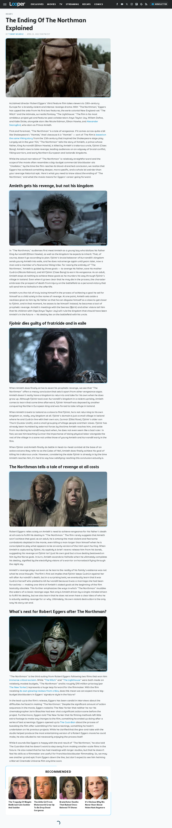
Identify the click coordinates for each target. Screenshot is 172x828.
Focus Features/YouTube (100, 95)
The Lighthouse (71, 680)
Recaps (86, 4)
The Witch (50, 680)
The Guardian (67, 722)
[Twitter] (127, 5)
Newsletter (161, 4)
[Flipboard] (136, 5)
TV (60, 4)
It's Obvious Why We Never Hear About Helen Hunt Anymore (95, 805)
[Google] (141, 5)
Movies (51, 4)
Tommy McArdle (16, 34)
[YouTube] (122, 5)
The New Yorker (18, 687)
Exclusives (37, 4)
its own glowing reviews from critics (39, 691)
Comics (98, 4)
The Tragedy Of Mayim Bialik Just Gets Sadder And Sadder (19, 805)
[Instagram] (131, 5)
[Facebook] (117, 5)
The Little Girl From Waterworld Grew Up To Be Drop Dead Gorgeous (44, 806)
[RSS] (146, 5)
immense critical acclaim (22, 680)
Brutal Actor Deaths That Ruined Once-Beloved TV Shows (69, 805)
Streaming (72, 4)
